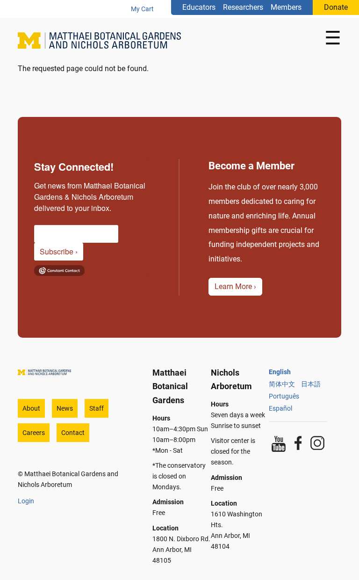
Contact (73, 432)
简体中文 (282, 384)
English (280, 372)
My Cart (142, 9)
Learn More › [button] (235, 286)
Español (280, 408)
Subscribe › (59, 251)
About (31, 408)
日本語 (311, 384)
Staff (96, 408)
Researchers (243, 7)
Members (286, 7)
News (65, 408)
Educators (198, 7)
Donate (336, 7)
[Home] (103, 40)
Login (26, 501)
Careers (33, 432)
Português (284, 396)
